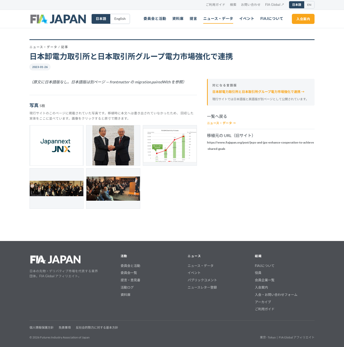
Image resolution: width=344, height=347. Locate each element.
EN (309, 5)
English (120, 19)
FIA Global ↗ (274, 5)
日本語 (296, 5)
